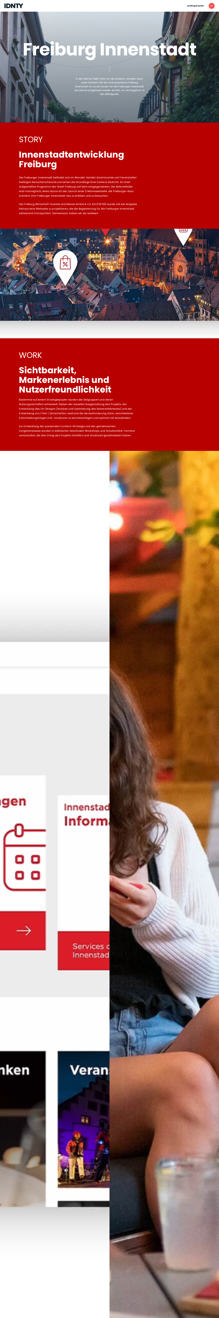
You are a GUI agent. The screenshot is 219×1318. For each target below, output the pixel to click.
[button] (212, 6)
